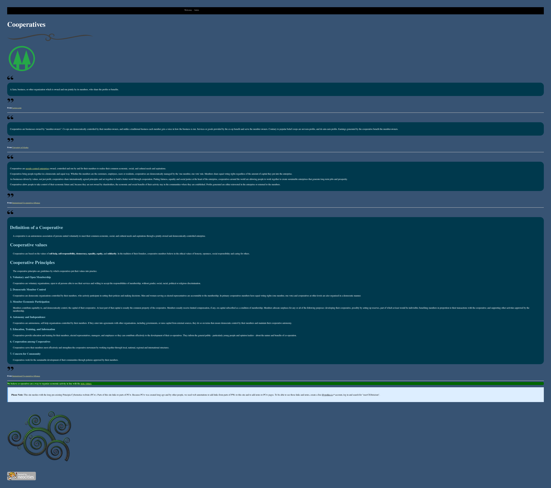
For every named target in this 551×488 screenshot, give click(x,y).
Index (196, 10)
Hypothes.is (327, 394)
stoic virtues (86, 383)
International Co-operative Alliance (26, 202)
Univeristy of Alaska (20, 147)
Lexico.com (16, 107)
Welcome (188, 10)
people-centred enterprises (37, 168)
